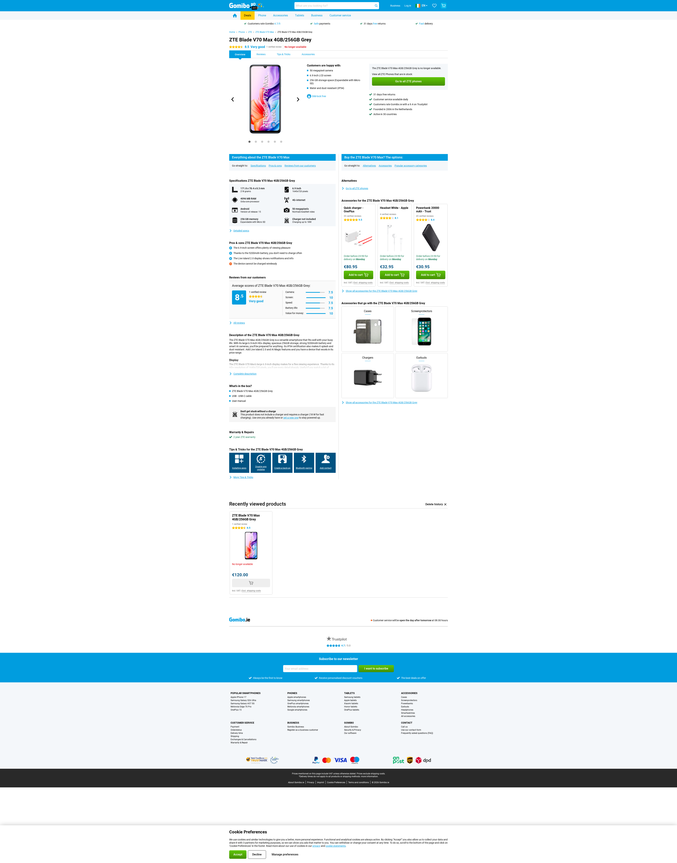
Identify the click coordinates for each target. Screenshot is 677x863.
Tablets (299, 15)
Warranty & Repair (239, 742)
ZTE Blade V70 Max (264, 32)
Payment (235, 727)
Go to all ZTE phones (357, 188)
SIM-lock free (319, 96)
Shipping (235, 736)
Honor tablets (350, 706)
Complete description (245, 373)
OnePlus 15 (236, 710)
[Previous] (232, 99)
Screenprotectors (409, 700)
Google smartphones (297, 710)
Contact (406, 722)
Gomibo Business (295, 727)
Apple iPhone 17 (238, 697)
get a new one (290, 417)
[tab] (249, 142)
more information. (369, 776)
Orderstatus (236, 730)
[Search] (376, 5)
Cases (404, 697)
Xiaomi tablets (351, 703)
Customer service (340, 15)
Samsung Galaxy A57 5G (242, 703)
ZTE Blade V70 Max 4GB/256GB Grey (294, 32)
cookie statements (336, 845)
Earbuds (405, 706)
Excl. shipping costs (363, 282)
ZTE (250, 32)
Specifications (258, 165)
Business (316, 15)
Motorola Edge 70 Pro (241, 706)
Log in (407, 5)
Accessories (280, 15)
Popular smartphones (246, 693)
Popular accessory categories (411, 165)
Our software (350, 733)
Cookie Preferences (336, 782)
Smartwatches (408, 713)
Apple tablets (350, 700)
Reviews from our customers (300, 165)
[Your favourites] (434, 5)
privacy (316, 845)
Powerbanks (407, 703)
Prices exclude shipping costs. (371, 773)
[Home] (234, 15)
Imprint (320, 782)
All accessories (408, 716)
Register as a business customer (302, 730)
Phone (262, 15)
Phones (292, 693)
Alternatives (369, 165)
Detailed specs (241, 230)
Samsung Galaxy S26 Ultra (243, 700)
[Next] (297, 99)
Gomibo (349, 722)
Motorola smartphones (298, 706)
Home (232, 32)
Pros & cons (275, 165)
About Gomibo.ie (296, 782)
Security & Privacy (352, 730)
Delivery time (237, 733)
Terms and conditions (358, 782)
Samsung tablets (352, 697)
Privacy (310, 782)
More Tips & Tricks (243, 477)
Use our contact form (411, 730)
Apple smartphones (296, 697)
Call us (404, 727)
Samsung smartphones (298, 700)
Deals (247, 15)
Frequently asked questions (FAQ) (417, 733)
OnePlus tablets (351, 710)
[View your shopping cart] (443, 5)
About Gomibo (351, 727)
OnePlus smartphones (298, 703)
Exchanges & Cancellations (243, 739)
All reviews (239, 322)
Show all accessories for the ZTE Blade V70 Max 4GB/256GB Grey (381, 291)
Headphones (407, 710)
